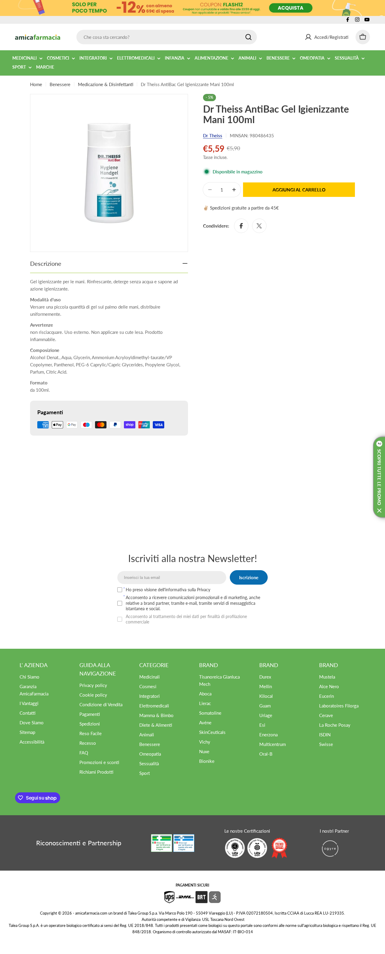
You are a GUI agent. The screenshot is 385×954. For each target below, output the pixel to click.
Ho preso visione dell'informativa (168, 589)
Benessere (60, 84)
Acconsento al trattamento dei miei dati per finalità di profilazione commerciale (186, 619)
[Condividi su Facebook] (241, 226)
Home (36, 84)
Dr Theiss (212, 135)
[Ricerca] (248, 37)
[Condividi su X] (259, 226)
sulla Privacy (199, 589)
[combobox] (166, 37)
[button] (379, 477)
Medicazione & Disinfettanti (105, 84)
